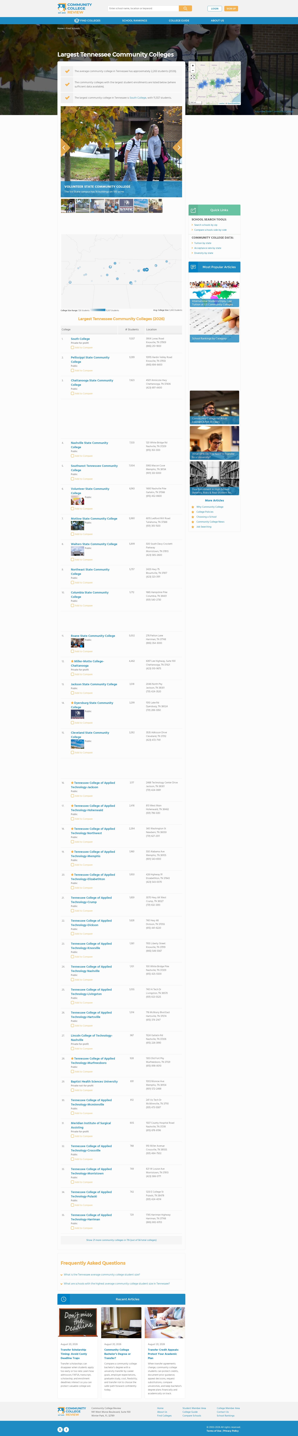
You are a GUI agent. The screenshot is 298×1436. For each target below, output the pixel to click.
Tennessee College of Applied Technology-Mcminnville (91, 1102)
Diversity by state (203, 253)
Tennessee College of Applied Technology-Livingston (91, 992)
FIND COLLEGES (90, 20)
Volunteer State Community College (274, 112)
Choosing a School (206, 517)
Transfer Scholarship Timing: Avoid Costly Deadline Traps (74, 1354)
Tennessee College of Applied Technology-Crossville (91, 1148)
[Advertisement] (121, 418)
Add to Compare (84, 347)
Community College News (210, 522)
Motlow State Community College (94, 519)
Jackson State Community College (94, 684)
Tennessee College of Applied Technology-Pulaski (91, 1194)
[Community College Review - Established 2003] (74, 8)
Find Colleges (164, 1416)
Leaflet (221, 103)
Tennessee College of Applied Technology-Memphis (93, 854)
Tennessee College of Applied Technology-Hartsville (91, 1015)
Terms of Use (214, 1431)
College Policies (204, 512)
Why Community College (209, 507)
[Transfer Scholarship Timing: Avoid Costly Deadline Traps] (78, 1323)
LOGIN (214, 9)
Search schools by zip (205, 225)
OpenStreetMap (234, 103)
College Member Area (228, 1408)
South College (138, 98)
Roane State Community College (93, 636)
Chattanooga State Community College (92, 382)
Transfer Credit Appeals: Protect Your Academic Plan (163, 1354)
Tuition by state (202, 243)
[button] (201, 86)
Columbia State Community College (89, 595)
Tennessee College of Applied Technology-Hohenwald (93, 808)
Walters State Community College (94, 544)
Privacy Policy (231, 1431)
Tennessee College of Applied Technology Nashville (91, 969)
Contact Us (223, 1412)
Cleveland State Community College (90, 735)
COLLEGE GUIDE (179, 20)
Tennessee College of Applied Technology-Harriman (91, 1217)
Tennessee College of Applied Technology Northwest (93, 831)
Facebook (66, 1430)
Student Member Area (194, 1408)
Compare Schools (192, 1416)
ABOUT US (217, 20)
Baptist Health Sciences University (94, 1082)
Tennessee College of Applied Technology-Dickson (91, 923)
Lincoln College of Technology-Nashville (92, 1038)
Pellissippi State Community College (90, 360)
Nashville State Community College (89, 445)
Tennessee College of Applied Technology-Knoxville (91, 946)
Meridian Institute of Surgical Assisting (91, 1125)
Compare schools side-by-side (210, 230)
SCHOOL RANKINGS (134, 20)
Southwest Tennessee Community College (94, 468)
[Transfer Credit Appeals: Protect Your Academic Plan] (165, 1323)
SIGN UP (231, 9)
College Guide (190, 1412)
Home (160, 1408)
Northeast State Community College (90, 572)
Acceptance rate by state (207, 248)
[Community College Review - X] (60, 1430)
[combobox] (141, 8)
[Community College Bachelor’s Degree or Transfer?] (121, 1323)
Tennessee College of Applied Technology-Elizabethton (93, 877)
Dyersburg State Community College (92, 705)
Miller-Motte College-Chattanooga (87, 663)
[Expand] (192, 77)
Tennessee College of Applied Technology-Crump (91, 900)
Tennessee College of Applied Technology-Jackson (93, 785)
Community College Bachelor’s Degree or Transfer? (117, 1354)
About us (162, 1412)
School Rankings (226, 1416)
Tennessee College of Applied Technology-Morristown (91, 1171)
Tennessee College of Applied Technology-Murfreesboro (93, 1061)
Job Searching (203, 527)
